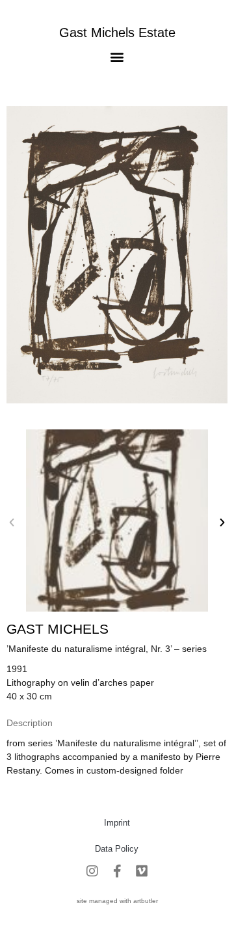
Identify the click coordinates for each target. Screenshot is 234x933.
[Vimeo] (142, 871)
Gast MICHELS (57, 628)
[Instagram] (92, 871)
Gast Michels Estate (117, 32)
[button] (117, 56)
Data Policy (116, 849)
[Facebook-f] (117, 871)
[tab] (29, 723)
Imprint (117, 823)
